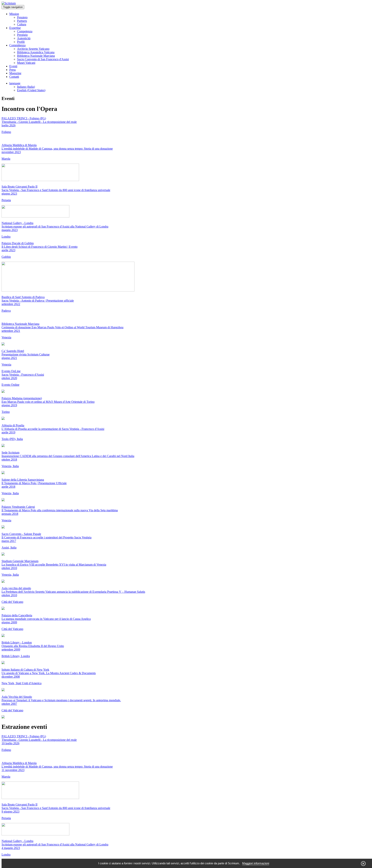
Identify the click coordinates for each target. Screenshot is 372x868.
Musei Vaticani (26, 62)
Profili (21, 41)
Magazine (15, 73)
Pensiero (22, 17)
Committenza (17, 45)
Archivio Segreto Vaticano (33, 48)
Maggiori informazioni (255, 863)
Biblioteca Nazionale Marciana (36, 55)
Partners (22, 20)
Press (12, 69)
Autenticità (23, 38)
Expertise (15, 27)
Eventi (13, 66)
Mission (14, 14)
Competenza (24, 31)
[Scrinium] (9, 3)
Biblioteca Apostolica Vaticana (35, 52)
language (14, 83)
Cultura (21, 24)
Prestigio (22, 34)
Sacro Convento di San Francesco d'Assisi (43, 59)
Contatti (14, 76)
